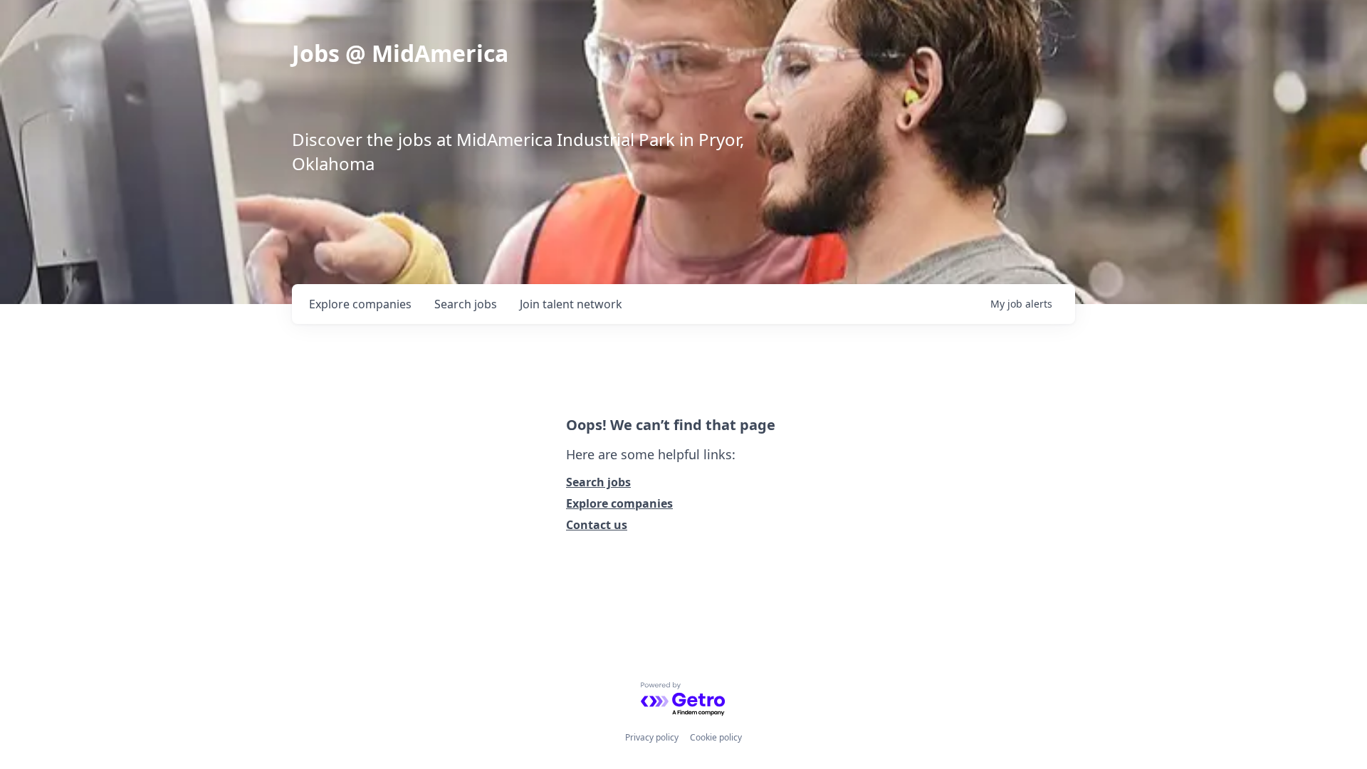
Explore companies (619, 503)
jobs (465, 304)
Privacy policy (652, 737)
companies (360, 304)
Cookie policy (716, 737)
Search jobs (598, 482)
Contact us (596, 525)
